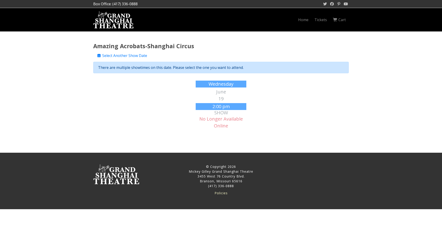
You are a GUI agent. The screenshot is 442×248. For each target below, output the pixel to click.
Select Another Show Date (124, 55)
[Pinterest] (339, 3)
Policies (221, 193)
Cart (341, 19)
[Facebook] (332, 3)
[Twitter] (325, 3)
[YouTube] (346, 3)
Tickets (320, 19)
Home (303, 19)
